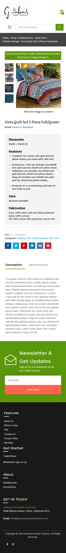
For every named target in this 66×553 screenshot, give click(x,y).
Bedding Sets (24, 238)
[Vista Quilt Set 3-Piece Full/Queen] (8, 246)
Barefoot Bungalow (22, 127)
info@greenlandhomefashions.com (29, 518)
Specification (38, 264)
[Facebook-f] (7, 544)
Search (60, 27)
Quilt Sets (54, 238)
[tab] (15, 266)
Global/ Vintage (40, 238)
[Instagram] (12, 544)
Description (14, 264)
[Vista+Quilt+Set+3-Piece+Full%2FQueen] (16, 246)
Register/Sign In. (40, 57)
